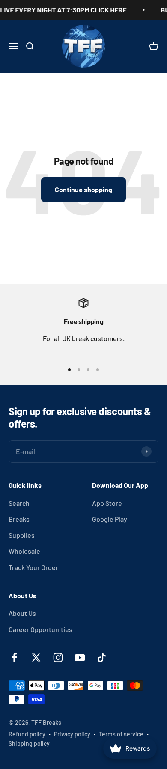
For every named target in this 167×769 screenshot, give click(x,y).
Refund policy (27, 734)
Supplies (22, 535)
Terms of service (121, 734)
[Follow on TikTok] (101, 657)
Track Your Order (33, 567)
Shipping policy (29, 743)
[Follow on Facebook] (14, 657)
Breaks (19, 519)
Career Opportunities (40, 629)
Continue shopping (83, 189)
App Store (107, 503)
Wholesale (24, 551)
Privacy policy (72, 734)
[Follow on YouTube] (80, 657)
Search (19, 503)
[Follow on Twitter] (36, 657)
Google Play (109, 519)
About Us (22, 613)
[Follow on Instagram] (58, 657)
